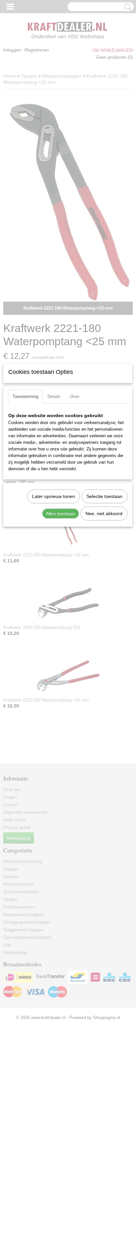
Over (74, 396)
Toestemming (25, 396)
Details (54, 396)
